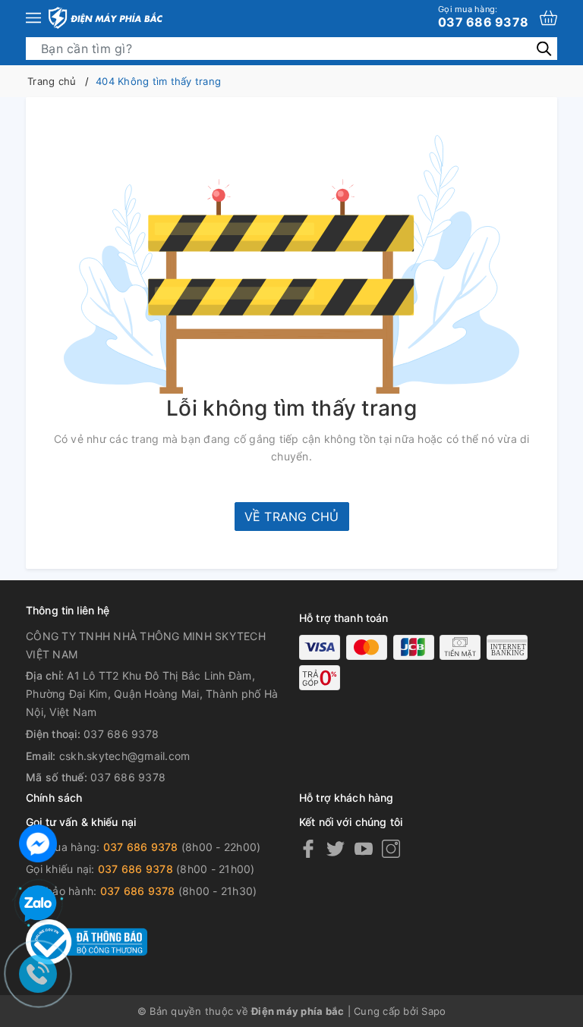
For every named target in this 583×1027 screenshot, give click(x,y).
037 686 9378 (483, 17)
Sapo (433, 1011)
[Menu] (33, 18)
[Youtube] (364, 847)
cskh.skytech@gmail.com (125, 755)
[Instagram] (391, 847)
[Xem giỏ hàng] (548, 18)
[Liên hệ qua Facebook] (38, 841)
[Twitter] (335, 847)
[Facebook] (308, 847)
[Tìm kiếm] (543, 48)
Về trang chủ (291, 516)
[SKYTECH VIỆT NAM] (105, 18)
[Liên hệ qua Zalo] (38, 904)
